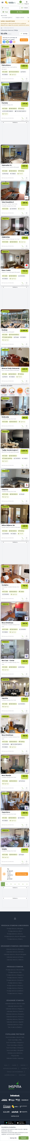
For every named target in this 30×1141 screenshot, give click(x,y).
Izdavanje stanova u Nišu (15, 1006)
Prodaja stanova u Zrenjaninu (15, 980)
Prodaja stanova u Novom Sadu (15, 969)
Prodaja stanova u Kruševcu (15, 985)
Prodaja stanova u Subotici (15, 977)
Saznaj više (13, 1138)
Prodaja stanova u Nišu (15, 972)
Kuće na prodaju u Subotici (15, 1045)
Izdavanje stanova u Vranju (15, 1024)
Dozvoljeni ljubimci (7, 17)
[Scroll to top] (15, 919)
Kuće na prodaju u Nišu (15, 1040)
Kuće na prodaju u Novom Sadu (15, 1037)
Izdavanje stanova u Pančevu (15, 1019)
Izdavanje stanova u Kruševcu (15, 1016)
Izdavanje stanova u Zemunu (15, 952)
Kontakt (23, 1065)
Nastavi (23, 1138)
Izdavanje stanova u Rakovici (15, 959)
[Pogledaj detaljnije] (15, 54)
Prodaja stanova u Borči (15, 931)
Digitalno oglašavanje (10, 1068)
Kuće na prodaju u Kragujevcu (15, 1042)
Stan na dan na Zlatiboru (15, 1027)
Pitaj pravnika (15, 1055)
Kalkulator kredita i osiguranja (15, 1058)
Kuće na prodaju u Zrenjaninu (15, 1048)
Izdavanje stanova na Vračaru (15, 957)
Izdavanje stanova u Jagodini (15, 1022)
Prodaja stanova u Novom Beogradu (15, 936)
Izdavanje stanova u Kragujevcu (15, 1009)
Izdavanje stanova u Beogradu (15, 949)
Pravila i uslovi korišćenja (15, 1071)
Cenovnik (24, 1068)
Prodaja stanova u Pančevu (15, 988)
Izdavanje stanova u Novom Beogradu (15, 954)
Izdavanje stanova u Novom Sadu (15, 1003)
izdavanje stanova (9, 27)
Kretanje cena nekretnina (15, 1053)
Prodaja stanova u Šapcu (15, 983)
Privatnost (22, 1075)
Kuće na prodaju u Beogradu (15, 1050)
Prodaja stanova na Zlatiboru (15, 991)
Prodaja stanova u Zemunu (15, 934)
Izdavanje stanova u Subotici (15, 1011)
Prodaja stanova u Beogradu (15, 928)
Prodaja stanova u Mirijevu (15, 939)
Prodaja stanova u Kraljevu (15, 993)
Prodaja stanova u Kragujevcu (15, 975)
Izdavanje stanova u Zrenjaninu (15, 1014)
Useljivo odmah (20, 17)
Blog (6, 1065)
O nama (14, 1065)
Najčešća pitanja (9, 1075)
